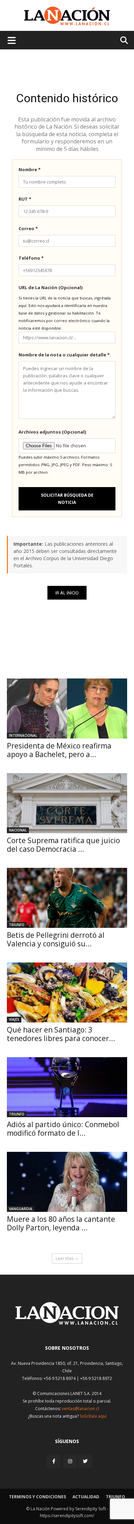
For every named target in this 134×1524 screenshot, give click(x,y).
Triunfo (16, 924)
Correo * (28, 228)
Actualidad (85, 1497)
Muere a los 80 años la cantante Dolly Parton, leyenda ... (61, 1223)
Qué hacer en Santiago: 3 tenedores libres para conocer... (61, 1034)
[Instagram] (70, 1461)
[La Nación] (67, 16)
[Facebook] (54, 1461)
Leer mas (65, 1258)
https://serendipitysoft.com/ (67, 1516)
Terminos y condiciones (37, 1497)
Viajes (14, 1019)
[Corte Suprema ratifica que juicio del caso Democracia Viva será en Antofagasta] (67, 803)
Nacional (18, 830)
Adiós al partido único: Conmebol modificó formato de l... (63, 1129)
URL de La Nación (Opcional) (50, 287)
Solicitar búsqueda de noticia (67, 498)
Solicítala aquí (93, 1416)
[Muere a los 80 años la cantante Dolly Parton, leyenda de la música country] (67, 1182)
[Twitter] (85, 1461)
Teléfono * (31, 258)
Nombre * (30, 169)
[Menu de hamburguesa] (12, 40)
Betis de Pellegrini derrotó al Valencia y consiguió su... (55, 939)
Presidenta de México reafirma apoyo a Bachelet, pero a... (59, 750)
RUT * (25, 199)
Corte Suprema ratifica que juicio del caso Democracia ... (63, 845)
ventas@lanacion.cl (80, 1408)
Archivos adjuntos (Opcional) (52, 432)
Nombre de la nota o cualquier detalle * (64, 355)
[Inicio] (67, 1323)
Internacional (23, 735)
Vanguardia (20, 1208)
